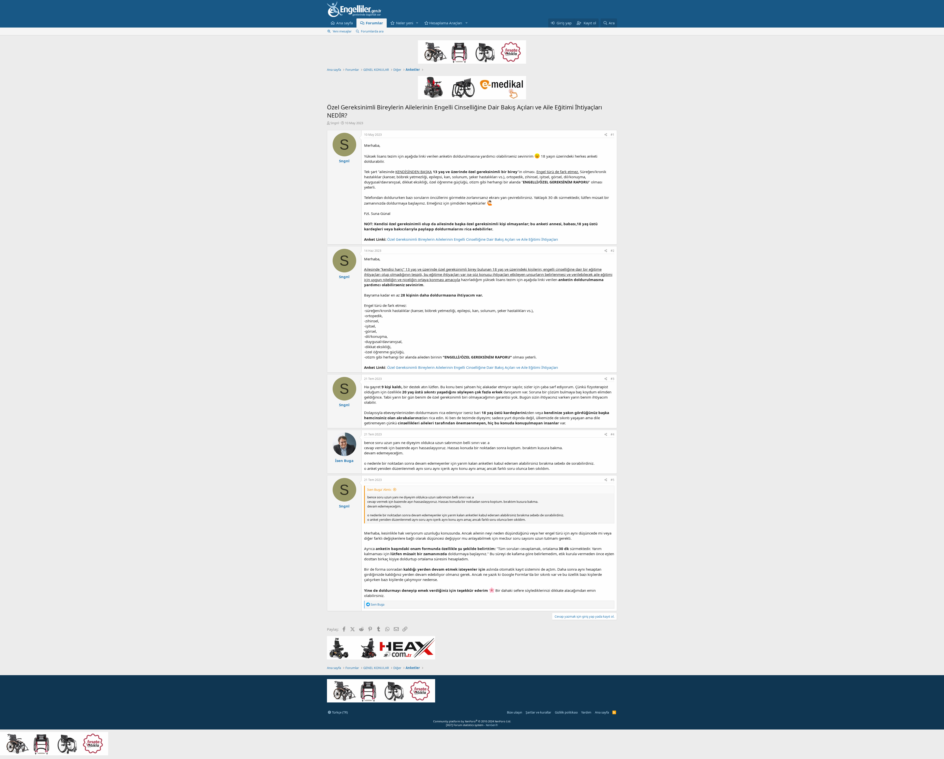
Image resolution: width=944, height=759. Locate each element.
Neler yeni (404, 22)
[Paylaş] (606, 135)
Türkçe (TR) (339, 712)
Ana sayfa (344, 22)
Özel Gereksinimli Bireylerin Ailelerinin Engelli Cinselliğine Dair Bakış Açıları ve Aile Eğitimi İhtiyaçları (472, 239)
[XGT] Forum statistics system (472, 725)
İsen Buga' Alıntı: (379, 489)
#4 (612, 434)
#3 (612, 379)
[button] (417, 23)
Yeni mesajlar (342, 31)
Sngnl (334, 123)
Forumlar (374, 22)
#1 (612, 135)
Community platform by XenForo (472, 721)
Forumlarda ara (372, 31)
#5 (612, 480)
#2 (612, 251)
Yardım (586, 712)
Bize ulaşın (514, 712)
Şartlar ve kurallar (538, 712)
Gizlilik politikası (566, 712)
